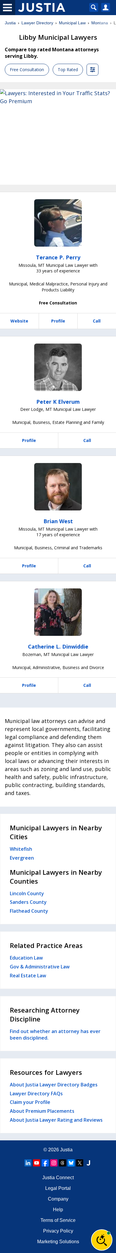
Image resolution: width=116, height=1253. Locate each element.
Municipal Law (72, 22)
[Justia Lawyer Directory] (88, 1162)
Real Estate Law (28, 975)
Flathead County (29, 911)
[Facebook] (45, 1162)
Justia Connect (58, 1177)
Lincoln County (27, 893)
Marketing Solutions (58, 1241)
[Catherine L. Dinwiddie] (58, 612)
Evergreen (22, 858)
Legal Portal (58, 1188)
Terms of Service (58, 1220)
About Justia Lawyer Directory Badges (54, 1084)
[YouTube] (36, 1162)
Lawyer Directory (37, 22)
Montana (99, 22)
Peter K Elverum (58, 401)
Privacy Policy (58, 1230)
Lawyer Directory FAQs (36, 1093)
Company (58, 1198)
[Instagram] (53, 1162)
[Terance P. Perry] (58, 223)
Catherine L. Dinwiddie (58, 646)
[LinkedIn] (28, 1162)
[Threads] (62, 1162)
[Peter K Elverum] (58, 367)
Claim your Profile (30, 1102)
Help (58, 1209)
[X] (79, 1162)
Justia (10, 22)
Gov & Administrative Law (40, 966)
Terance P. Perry (58, 257)
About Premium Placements (42, 1111)
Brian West (58, 521)
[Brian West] (58, 486)
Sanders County (28, 902)
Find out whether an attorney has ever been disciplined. (55, 1034)
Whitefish (21, 849)
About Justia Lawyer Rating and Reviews (56, 1120)
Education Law (26, 957)
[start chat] (101, 1240)
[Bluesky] (71, 1162)
